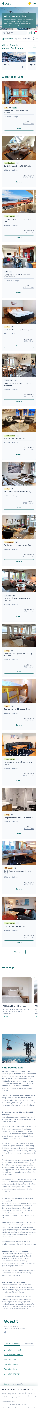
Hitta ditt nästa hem (12, 1344)
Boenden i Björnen (12, 1374)
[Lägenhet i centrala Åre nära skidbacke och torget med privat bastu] (19, 853)
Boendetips (28, 1344)
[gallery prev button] (3, 972)
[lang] (30, 3)
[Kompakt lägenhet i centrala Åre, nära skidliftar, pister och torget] (19, 691)
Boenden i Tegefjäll (12, 1350)
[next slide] (34, 45)
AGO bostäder (10, 1359)
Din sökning (9, 38)
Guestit (6, 1384)
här (27, 1309)
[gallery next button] (9, 972)
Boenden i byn (10, 1369)
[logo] (7, 3)
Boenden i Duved (11, 1364)
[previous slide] (29, 45)
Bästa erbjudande (24, 38)
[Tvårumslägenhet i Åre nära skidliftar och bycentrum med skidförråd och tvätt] (19, 799)
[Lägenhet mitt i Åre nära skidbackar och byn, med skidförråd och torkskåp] (19, 908)
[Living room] (19, 420)
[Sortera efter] (30, 33)
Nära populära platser (13, 1355)
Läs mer (5, 1016)
